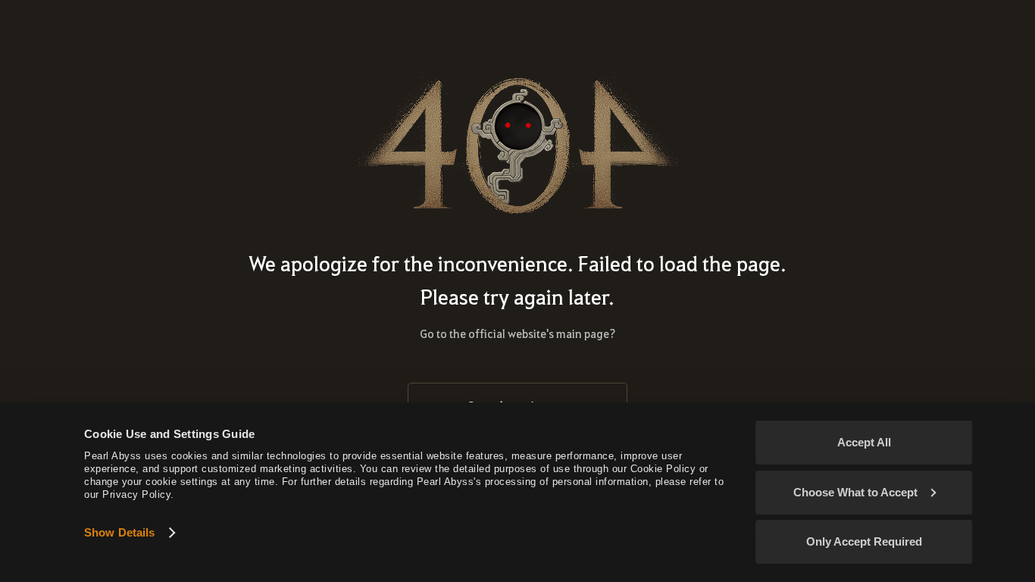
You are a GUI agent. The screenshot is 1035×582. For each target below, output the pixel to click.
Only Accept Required (864, 541)
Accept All (864, 442)
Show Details (119, 532)
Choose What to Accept (855, 492)
